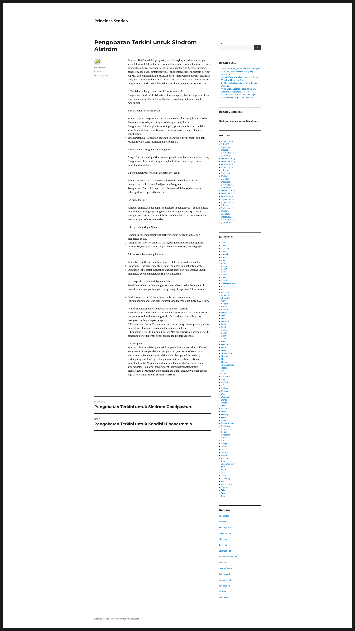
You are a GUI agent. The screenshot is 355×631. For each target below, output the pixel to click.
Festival (224, 330)
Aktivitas (225, 248)
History (224, 356)
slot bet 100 (224, 516)
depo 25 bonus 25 (227, 568)
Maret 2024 (226, 217)
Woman (224, 493)
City (223, 301)
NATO (223, 411)
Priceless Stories (111, 20)
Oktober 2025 (227, 164)
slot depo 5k (224, 586)
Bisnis (224, 275)
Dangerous (226, 312)
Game (223, 342)
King (223, 379)
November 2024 (228, 193)
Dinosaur (225, 321)
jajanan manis (227, 365)
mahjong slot (225, 580)
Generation (226, 344)
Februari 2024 (227, 220)
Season (224, 452)
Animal (224, 254)
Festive (224, 333)
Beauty (224, 269)
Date (223, 315)
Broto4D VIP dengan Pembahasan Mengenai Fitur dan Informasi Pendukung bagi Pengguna (240, 71)
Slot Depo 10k (225, 527)
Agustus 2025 (227, 167)
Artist (223, 263)
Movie (224, 400)
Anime (224, 257)
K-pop (224, 374)
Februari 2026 (227, 153)
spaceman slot (227, 464)
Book (223, 277)
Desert (224, 318)
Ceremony (225, 295)
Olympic (225, 417)
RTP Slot (223, 522)
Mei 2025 (225, 176)
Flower (224, 336)
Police (224, 429)
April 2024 (225, 214)
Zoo (223, 496)
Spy (223, 467)
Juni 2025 (225, 173)
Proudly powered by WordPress (125, 619)
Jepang (224, 368)
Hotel (223, 359)
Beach (224, 266)
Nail (223, 406)
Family (224, 327)
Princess (225, 441)
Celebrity (225, 292)
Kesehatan (226, 376)
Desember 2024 (228, 191)
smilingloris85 (100, 68)
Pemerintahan (227, 423)
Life (223, 385)
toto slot (222, 592)
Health (224, 350)
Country (224, 304)
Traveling (225, 478)
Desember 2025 (228, 159)
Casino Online (225, 533)
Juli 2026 (225, 144)
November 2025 (228, 161)
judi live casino (225, 574)
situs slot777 (224, 562)
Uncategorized (101, 75)
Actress (224, 243)
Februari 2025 (227, 185)
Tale (223, 473)
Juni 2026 (225, 147)
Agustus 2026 (227, 141)
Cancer (224, 286)
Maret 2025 (226, 182)
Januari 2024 (227, 223)
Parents (224, 420)
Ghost (224, 347)
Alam (223, 251)
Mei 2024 (225, 211)
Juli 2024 (225, 205)
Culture (224, 309)
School (224, 446)
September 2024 (228, 199)
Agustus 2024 (227, 202)
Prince (224, 438)
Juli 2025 (225, 170)
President (225, 435)
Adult (223, 245)
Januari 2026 (227, 156)
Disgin (224, 324)
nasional (225, 408)
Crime (224, 307)
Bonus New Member (228, 557)
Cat (222, 289)
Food (223, 339)
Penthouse (226, 426)
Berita (224, 272)
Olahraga (225, 414)
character (225, 298)
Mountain (225, 397)
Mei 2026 (225, 150)
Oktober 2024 (227, 196)
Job (222, 371)
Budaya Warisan (228, 283)
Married (224, 391)
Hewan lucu (226, 353)
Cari (221, 44)
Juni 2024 (225, 208)
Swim (223, 470)
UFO (223, 481)
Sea (222, 449)
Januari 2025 (227, 188)
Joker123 (223, 545)
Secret (224, 455)
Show (223, 461)
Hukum (224, 362)
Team (223, 475)
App (223, 260)
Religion (225, 443)
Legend (224, 382)
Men (223, 394)
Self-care (225, 458)
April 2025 (225, 179)
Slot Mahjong (225, 551)
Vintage (224, 487)
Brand (224, 280)
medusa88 (223, 597)
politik (224, 432)
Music (224, 403)
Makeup (224, 388)
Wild (223, 490)
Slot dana (223, 539)
